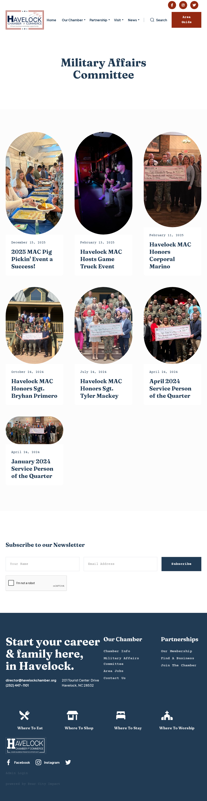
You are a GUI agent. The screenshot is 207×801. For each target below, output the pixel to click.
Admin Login (17, 773)
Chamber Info (117, 651)
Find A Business (177, 658)
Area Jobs (114, 671)
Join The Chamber (178, 665)
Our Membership (176, 651)
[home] (25, 20)
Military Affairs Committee (121, 661)
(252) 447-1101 (17, 685)
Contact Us (115, 678)
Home (51, 20)
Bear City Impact (44, 784)
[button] (73, 19)
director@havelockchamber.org (31, 680)
